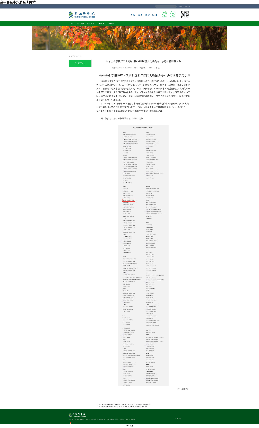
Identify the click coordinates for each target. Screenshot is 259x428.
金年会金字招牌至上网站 (18, 2)
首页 (72, 23)
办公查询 (111, 23)
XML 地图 (129, 426)
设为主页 (181, 6)
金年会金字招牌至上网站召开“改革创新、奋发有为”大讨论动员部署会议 (124, 406)
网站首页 (74, 56)
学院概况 (80, 23)
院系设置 (90, 23)
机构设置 (101, 23)
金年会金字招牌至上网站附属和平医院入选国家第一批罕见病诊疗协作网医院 (126, 404)
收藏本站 (187, 6)
